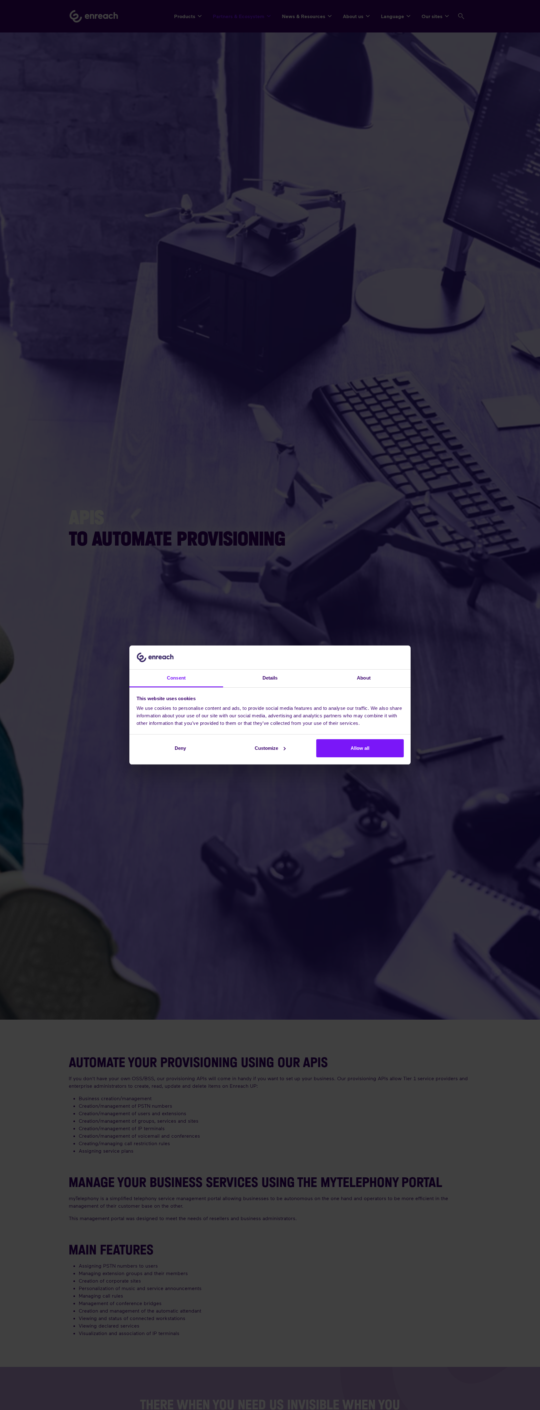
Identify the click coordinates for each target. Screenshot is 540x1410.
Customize (266, 748)
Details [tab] (270, 677)
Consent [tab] (176, 677)
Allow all (360, 748)
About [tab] (364, 677)
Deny (180, 748)
